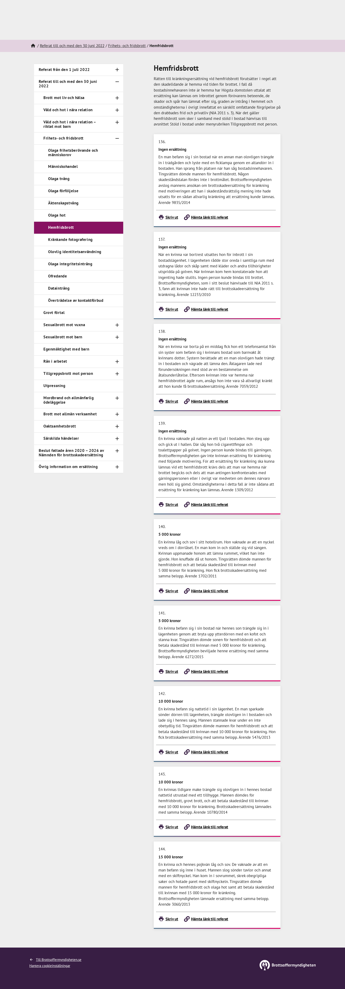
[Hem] (32, 46)
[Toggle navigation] (117, 70)
